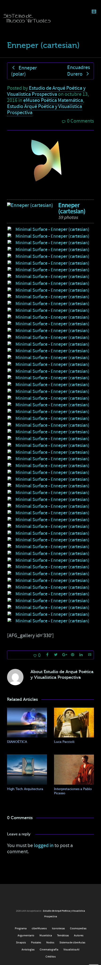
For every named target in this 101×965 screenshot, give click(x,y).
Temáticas (63, 935)
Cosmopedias (78, 928)
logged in (44, 845)
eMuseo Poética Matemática (53, 100)
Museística (45, 935)
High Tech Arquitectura (25, 789)
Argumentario (26, 935)
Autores (78, 935)
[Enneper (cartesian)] (30, 205)
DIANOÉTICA (17, 742)
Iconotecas (58, 928)
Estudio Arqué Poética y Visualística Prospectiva (44, 109)
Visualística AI (71, 949)
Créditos (51, 956)
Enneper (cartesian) (71, 208)
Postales (36, 942)
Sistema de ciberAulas (72, 942)
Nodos (50, 942)
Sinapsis (21, 942)
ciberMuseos (39, 928)
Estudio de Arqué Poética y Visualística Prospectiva (46, 91)
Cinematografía (49, 949)
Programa (21, 928)
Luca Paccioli (64, 742)
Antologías (28, 949)
